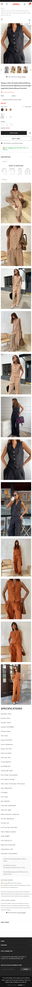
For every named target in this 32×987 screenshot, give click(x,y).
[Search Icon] (7, 4)
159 (4, 143)
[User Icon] (25, 4)
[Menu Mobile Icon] (2, 4)
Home (2, 8)
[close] (30, 1)
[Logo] (16, 4)
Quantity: (3, 121)
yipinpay (14, 95)
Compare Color (26, 61)
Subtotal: (3, 128)
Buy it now (16, 138)
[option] (16, 43)
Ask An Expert (22, 76)
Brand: (2, 95)
